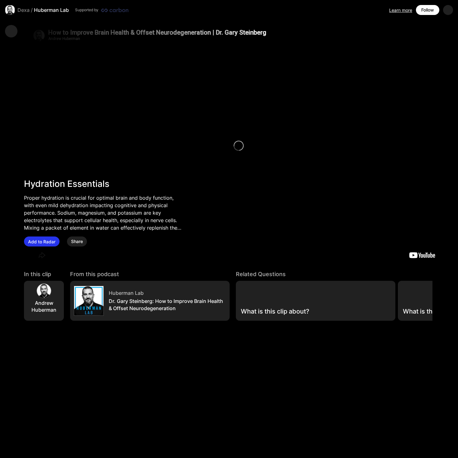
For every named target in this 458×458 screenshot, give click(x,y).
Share (77, 241)
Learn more (400, 10)
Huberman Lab (51, 10)
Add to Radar (41, 241)
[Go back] (11, 31)
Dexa (23, 10)
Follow (427, 9)
